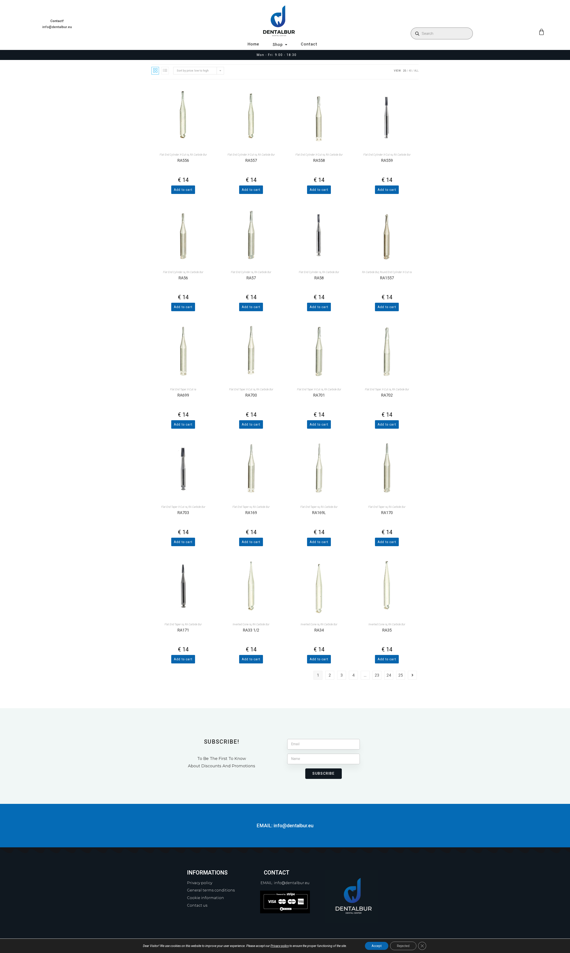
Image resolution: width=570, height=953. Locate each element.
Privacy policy (280, 946)
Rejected (403, 946)
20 (404, 70)
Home (253, 44)
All (416, 70)
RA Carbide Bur (198, 154)
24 (389, 675)
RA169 (251, 512)
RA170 (387, 512)
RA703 (183, 512)
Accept (377, 946)
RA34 (319, 630)
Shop (278, 44)
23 (377, 675)
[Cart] (541, 32)
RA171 (183, 630)
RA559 (387, 160)
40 (410, 70)
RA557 (251, 160)
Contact (309, 44)
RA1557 (387, 278)
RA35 (387, 630)
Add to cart (183, 189)
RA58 (319, 278)
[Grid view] (155, 70)
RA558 (319, 160)
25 (400, 675)
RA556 (183, 160)
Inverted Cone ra (242, 624)
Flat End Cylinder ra (174, 272)
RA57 (251, 278)
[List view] (165, 70)
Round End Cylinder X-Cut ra (396, 272)
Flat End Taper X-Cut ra (183, 389)
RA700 (251, 395)
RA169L (319, 512)
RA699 (183, 395)
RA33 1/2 (251, 630)
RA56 (183, 278)
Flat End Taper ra (242, 506)
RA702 (387, 395)
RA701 (319, 395)
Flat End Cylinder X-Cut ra (174, 154)
